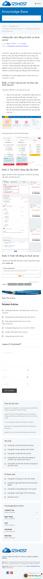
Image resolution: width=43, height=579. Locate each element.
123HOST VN (9, 510)
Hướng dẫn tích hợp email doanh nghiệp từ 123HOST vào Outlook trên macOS (21, 458)
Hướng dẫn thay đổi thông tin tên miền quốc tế (20, 317)
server (21, 284)
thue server (12, 284)
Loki (6, 523)
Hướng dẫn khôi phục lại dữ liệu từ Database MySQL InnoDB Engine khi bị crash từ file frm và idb (21, 416)
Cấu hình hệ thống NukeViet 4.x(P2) (25, 432)
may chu (28, 284)
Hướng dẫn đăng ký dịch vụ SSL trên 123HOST (20, 328)
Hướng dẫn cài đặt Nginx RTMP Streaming (21, 493)
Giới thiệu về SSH (13, 497)
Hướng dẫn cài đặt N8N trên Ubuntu (19, 453)
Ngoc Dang (8, 517)
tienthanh (8, 529)
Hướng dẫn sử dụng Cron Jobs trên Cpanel (21, 479)
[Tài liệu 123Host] (14, 5)
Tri (5, 422)
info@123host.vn (35, 566)
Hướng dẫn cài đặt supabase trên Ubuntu (21, 449)
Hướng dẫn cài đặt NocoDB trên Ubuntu (21, 445)
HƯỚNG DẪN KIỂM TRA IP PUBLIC (16, 332)
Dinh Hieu (8, 536)
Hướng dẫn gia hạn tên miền (14, 336)
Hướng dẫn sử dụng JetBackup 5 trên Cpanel (22, 489)
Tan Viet (23, 43)
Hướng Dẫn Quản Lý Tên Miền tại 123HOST (21, 422)
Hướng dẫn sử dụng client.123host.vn (18, 46)
